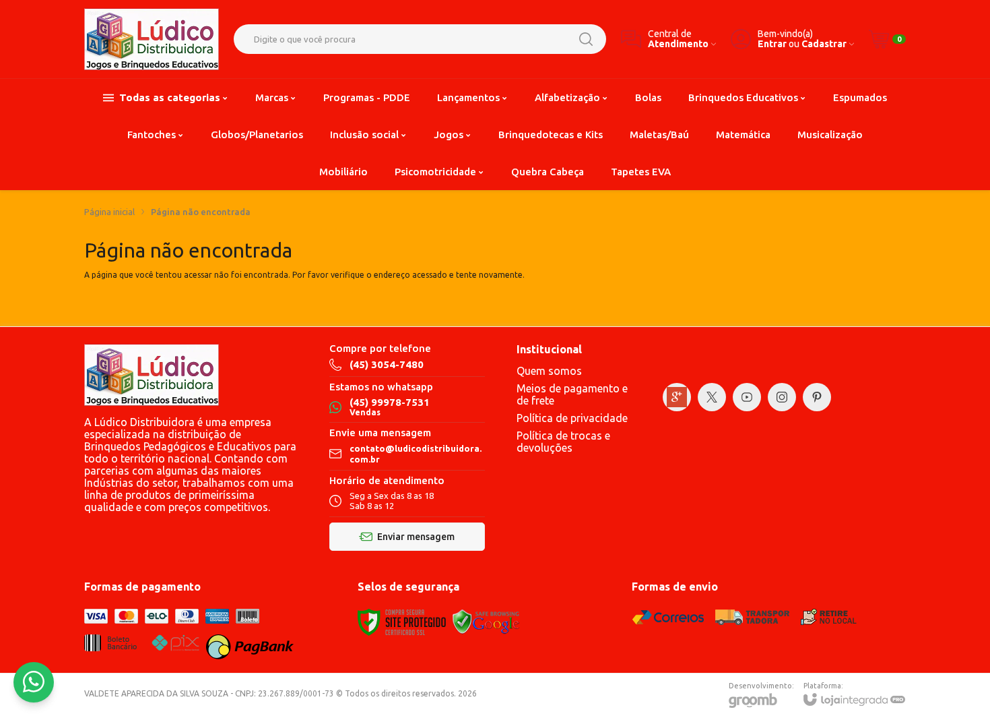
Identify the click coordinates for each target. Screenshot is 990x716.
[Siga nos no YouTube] (747, 397)
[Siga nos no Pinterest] (817, 397)
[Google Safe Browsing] (486, 621)
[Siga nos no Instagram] (782, 397)
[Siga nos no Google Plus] (677, 397)
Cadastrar (824, 44)
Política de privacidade (572, 418)
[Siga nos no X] (712, 397)
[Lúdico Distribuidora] (151, 39)
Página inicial (109, 211)
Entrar (772, 44)
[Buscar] (586, 39)
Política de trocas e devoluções (563, 441)
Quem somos (549, 371)
